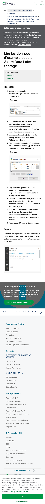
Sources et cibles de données (18, 423)
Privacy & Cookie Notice (18, 492)
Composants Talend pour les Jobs (20, 10)
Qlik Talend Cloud (13, 365)
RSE (7, 444)
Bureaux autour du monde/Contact (19, 463)
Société (9, 438)
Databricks (11, 13)
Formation (10, 335)
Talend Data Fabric (13, 368)
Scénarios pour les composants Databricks (23, 16)
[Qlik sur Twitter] (34, 470)
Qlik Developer (12, 332)
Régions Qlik (11, 427)
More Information (22, 501)
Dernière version (24, 45)
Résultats (10, 78)
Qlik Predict (10, 384)
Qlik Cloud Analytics (13, 377)
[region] (22, 489)
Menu (42, 4)
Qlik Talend (10, 361)
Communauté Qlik (22, 471)
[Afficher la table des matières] (4, 10)
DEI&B (8, 447)
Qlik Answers (11, 380)
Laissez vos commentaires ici (18, 302)
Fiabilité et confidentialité (16, 404)
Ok (22, 496)
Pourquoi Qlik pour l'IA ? (15, 411)
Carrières (9, 457)
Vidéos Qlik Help (12, 329)
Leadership (10, 441)
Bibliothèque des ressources (17, 345)
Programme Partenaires (15, 454)
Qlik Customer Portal (14, 341)
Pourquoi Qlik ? (12, 398)
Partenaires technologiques (17, 420)
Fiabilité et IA (11, 408)
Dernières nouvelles (14, 460)
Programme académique (16, 450)
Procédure (11, 76)
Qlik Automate (11, 387)
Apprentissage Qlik (13, 338)
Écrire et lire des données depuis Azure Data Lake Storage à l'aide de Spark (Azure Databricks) (23, 21)
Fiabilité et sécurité (13, 401)
